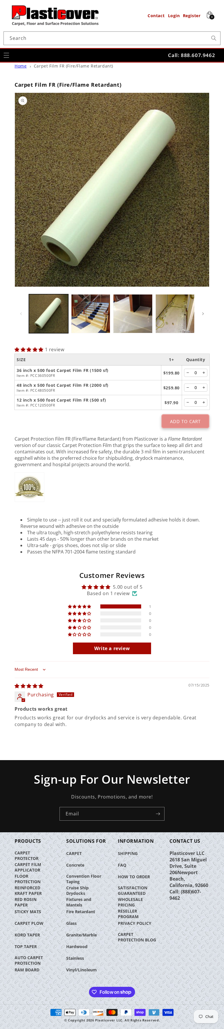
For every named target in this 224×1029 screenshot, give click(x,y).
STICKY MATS (28, 911)
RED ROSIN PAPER (25, 902)
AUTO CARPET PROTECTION (29, 960)
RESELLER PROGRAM (128, 913)
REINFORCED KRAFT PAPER (28, 890)
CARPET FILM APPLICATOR (28, 867)
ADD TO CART (185, 421)
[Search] (213, 38)
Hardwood (77, 946)
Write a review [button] (112, 648)
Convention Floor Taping (83, 878)
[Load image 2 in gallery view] (91, 313)
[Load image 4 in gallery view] (175, 313)
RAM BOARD (27, 970)
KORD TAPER (27, 935)
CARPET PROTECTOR (26, 855)
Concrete (75, 865)
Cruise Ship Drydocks (77, 890)
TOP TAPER (26, 946)
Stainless (75, 958)
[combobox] (112, 38)
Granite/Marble (81, 935)
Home (21, 66)
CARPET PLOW (29, 923)
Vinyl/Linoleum (81, 970)
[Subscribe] (157, 814)
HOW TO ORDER (134, 876)
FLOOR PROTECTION (28, 878)
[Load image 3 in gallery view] (133, 313)
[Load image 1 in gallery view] (48, 313)
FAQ (122, 865)
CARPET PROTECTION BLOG (137, 937)
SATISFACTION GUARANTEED (132, 890)
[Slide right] (203, 313)
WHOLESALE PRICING (130, 902)
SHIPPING (128, 853)
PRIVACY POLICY (134, 923)
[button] (6, 55)
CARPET (74, 853)
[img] (29, 686)
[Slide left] (21, 313)
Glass (71, 923)
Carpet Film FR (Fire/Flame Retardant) (73, 66)
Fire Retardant (80, 911)
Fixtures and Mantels (78, 902)
